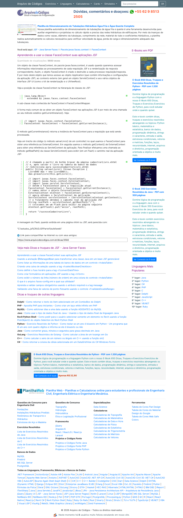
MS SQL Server (25, 462)
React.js (30, 500)
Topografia (61, 406)
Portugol (86, 497)
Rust (92, 500)
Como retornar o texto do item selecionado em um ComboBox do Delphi (63, 301)
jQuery (58, 425)
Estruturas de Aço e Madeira (31, 422)
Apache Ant (128, 474)
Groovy (74, 487)
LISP (117, 493)
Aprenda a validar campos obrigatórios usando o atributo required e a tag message (59, 285)
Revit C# (40, 500)
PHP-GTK (75, 497)
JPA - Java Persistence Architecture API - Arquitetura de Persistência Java (121, 490)
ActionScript (42, 474)
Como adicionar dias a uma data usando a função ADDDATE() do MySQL (64, 309)
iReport (160, 487)
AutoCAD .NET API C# (92, 477)
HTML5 (140, 487)
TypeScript (143, 500)
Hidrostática (61, 413)
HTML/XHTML (127, 487)
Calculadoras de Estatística (107, 427)
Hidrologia (60, 410)
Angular (104, 474)
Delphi (145, 293)
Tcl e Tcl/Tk (130, 500)
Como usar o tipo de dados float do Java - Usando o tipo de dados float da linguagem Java (71, 313)
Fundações (22, 409)
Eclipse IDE (51, 484)
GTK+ (82, 487)
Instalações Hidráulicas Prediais (33, 412)
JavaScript (146, 297)
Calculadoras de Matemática (108, 418)
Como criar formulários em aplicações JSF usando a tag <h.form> (51, 274)
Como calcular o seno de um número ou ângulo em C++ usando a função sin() (64, 338)
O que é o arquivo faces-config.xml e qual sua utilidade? (46, 281)
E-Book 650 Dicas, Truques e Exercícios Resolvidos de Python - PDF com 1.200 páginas (80, 354)
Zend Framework (96, 503)
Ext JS (127, 484)
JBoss (78, 490)
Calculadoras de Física (105, 424)
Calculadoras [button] (83, 3)
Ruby (145, 306)
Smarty (100, 500)
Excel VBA (117, 484)
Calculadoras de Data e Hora (108, 421)
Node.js (53, 497)
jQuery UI (30, 493)
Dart (120, 481)
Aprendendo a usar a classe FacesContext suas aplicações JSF (49, 255)
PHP (144, 287)
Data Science (100, 406)
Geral (40, 487)
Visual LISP (24, 503)
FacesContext (99, 49)
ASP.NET (63, 477)
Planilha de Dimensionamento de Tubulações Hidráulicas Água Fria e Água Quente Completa (86, 26)
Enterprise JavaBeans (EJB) (80, 484)
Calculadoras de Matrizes (106, 434)
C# (143, 284)
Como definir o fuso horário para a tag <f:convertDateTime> (48, 270)
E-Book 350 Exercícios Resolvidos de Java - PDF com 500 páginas (148, 192)
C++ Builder (90, 481)
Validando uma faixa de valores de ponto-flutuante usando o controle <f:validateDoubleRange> (66, 289)
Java (143, 277)
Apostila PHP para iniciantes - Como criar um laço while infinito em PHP (60, 305)
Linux (110, 493)
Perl (60, 497)
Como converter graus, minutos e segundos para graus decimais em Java (61, 330)
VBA (162, 500)
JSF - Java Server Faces (45, 49)
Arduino (53, 477)
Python (145, 281)
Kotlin (94, 493)
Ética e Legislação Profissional (70, 416)
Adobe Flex (69, 474)
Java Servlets (44, 490)
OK (162, 3)
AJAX (80, 474)
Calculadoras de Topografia (108, 415)
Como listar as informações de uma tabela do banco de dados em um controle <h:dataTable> (65, 262)
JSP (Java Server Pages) (76, 493)
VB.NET (145, 303)
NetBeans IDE (24, 497)
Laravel (59, 435)
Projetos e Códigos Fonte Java (71, 443)
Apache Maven (143, 474)
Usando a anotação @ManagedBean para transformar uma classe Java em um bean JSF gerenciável (68, 259)
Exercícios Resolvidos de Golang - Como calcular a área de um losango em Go (68, 334)
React (150, 497)
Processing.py (114, 497)
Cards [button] (97, 3)
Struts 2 (118, 500)
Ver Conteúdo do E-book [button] (144, 160)
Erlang (99, 484)
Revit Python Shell (55, 500)
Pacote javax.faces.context (75, 49)
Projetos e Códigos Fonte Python (72, 449)
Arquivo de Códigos (29, 3)
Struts (109, 500)
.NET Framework (25, 474)
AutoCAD (74, 477)
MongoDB (127, 493)
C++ (144, 300)
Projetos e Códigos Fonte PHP (70, 446)
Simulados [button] (109, 3)
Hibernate (113, 487)
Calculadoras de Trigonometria (109, 431)
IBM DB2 (150, 487)
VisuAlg (35, 503)
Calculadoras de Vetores (106, 437)
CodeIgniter (104, 481)
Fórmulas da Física (26, 487)
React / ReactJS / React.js (68, 432)
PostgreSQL (23, 466)
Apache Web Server (37, 477)
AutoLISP (28, 481)
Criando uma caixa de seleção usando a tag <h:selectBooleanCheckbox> (54, 266)
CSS (114, 481)
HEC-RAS (101, 487)
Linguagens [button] (66, 3)
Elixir (61, 484)
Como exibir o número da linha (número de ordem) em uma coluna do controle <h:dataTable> (65, 277)
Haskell (90, 487)
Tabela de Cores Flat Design (146, 406)
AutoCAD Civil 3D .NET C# (139, 477)
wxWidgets (80, 503)
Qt (140, 497)
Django (40, 484)
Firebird (21, 459)
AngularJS (60, 429)
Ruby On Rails (81, 500)
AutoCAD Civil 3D (115, 477)
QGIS (134, 497)
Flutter (156, 484)
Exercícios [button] (51, 3)
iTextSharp (22, 490)
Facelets (137, 484)
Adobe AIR (56, 474)
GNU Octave (51, 487)
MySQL (21, 456)
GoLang (64, 487)
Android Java (91, 474)
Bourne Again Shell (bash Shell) (50, 481)
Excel (107, 484)
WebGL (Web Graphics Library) (57, 503)
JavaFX (56, 490)
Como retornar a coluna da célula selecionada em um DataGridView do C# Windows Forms (69, 342)
